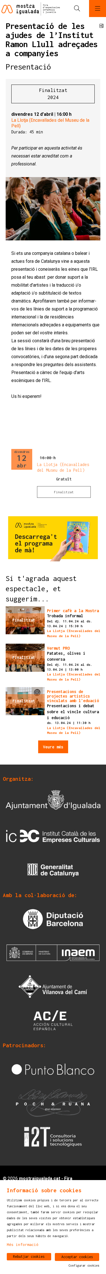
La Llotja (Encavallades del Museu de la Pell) (50, 123)
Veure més (53, 746)
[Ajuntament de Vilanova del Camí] (53, 986)
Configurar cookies (84, 1265)
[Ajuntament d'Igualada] (53, 802)
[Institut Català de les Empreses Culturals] (53, 836)
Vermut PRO (58, 648)
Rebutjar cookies (29, 1256)
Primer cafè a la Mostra (73, 610)
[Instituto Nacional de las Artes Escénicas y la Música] (53, 952)
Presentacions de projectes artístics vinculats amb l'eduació (73, 696)
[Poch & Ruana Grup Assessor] (53, 1102)
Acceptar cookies (77, 1257)
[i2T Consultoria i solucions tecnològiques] (53, 1136)
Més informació (22, 1244)
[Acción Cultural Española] (53, 1019)
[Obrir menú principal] (97, 8)
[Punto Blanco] (53, 1068)
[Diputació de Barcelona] (53, 918)
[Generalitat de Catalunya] (53, 869)
